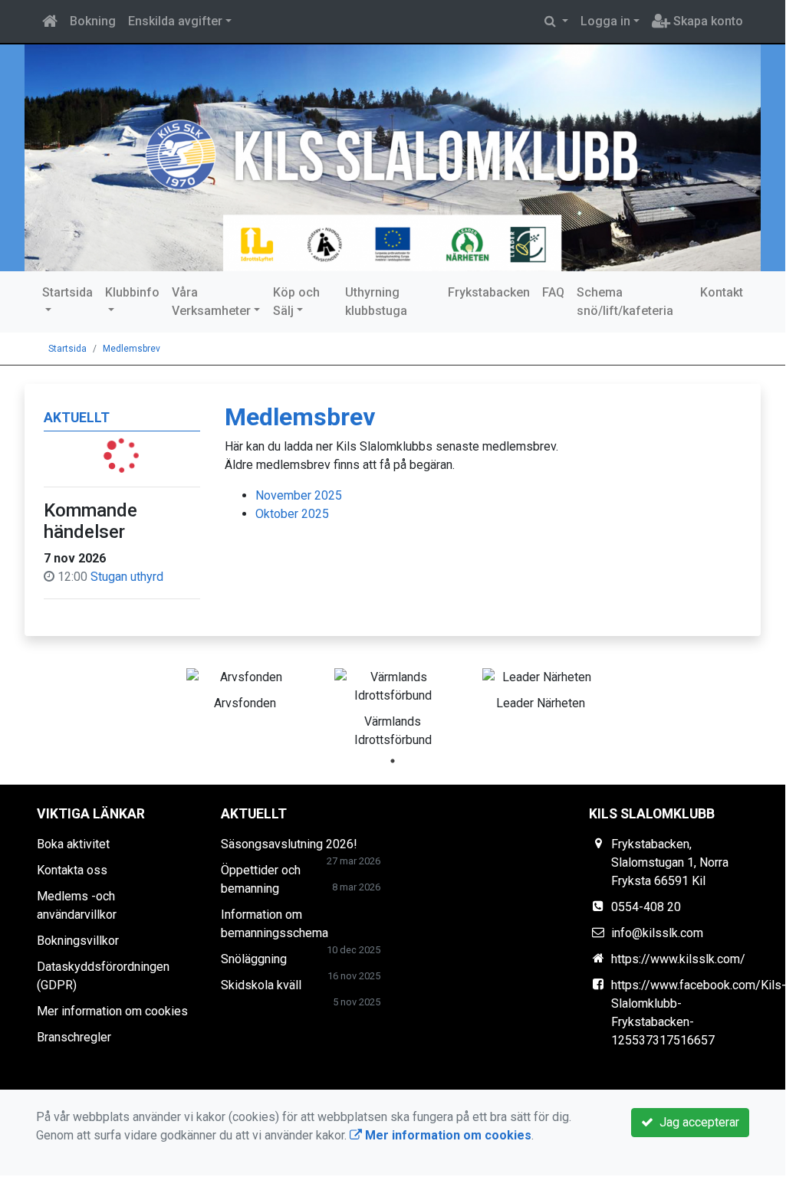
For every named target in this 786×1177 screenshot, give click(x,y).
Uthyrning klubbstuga (376, 301)
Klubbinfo (132, 292)
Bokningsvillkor (78, 940)
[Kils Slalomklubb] (393, 157)
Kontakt (721, 292)
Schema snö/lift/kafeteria (625, 301)
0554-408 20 (646, 907)
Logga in (605, 21)
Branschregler (74, 1037)
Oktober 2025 (292, 514)
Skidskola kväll (261, 985)
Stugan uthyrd (126, 576)
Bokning (93, 21)
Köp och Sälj (296, 301)
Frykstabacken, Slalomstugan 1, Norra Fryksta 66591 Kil (669, 862)
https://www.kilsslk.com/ (678, 959)
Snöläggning (254, 959)
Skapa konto (706, 21)
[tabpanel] (245, 687)
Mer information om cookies (112, 1011)
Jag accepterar (696, 1122)
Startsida (67, 292)
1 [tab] (392, 761)
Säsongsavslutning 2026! (289, 844)
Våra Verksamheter (211, 301)
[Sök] (556, 21)
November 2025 (298, 495)
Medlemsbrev (131, 348)
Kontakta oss (72, 870)
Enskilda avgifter (175, 21)
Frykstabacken (489, 292)
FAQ (553, 292)
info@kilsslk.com (657, 933)
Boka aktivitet (73, 844)
